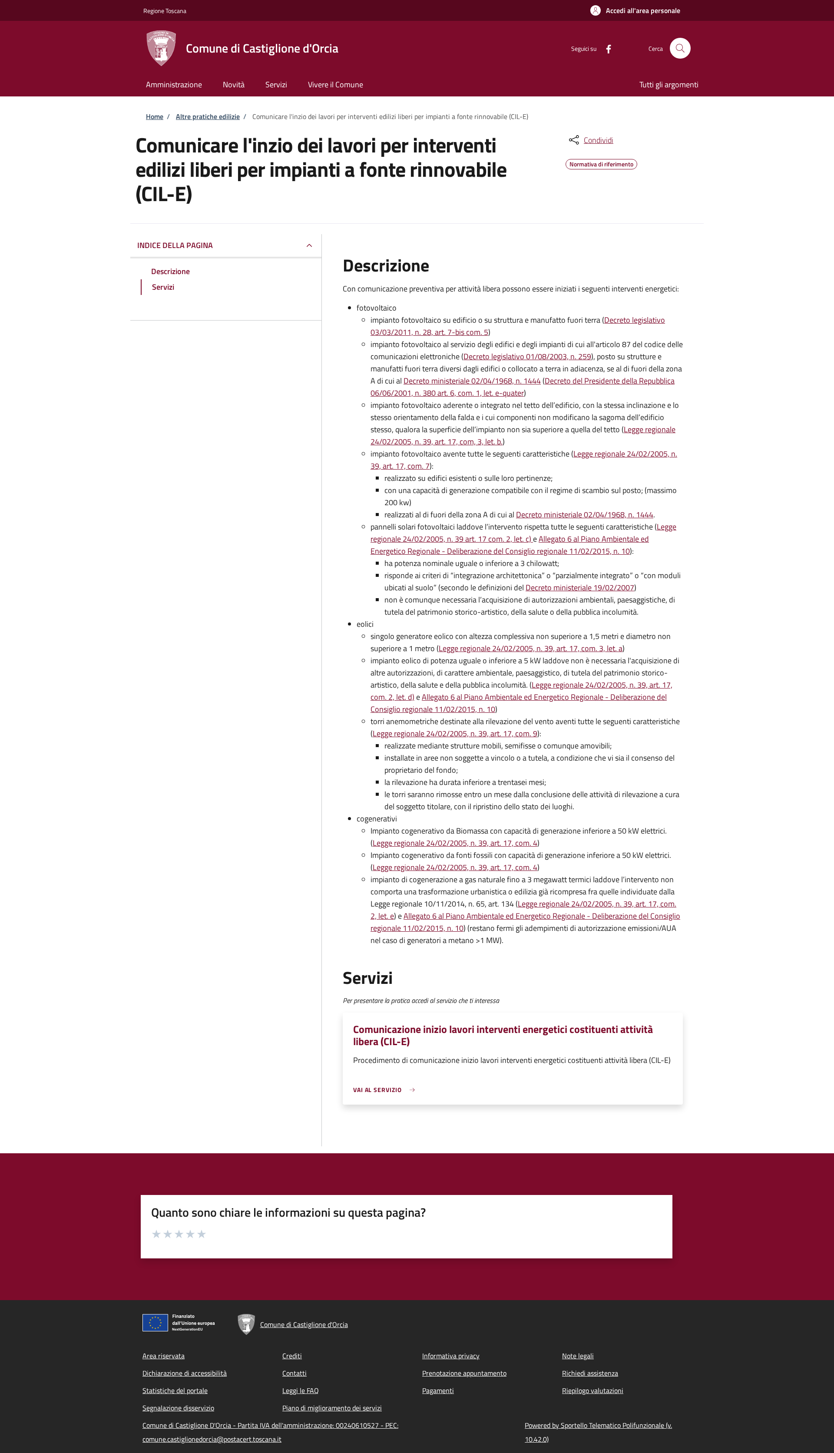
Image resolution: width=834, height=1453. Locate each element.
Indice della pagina (175, 245)
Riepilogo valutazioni (592, 1390)
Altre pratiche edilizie (208, 116)
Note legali (578, 1355)
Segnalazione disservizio (178, 1408)
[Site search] (680, 48)
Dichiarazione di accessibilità (184, 1373)
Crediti (292, 1355)
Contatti (294, 1373)
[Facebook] (605, 48)
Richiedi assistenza (590, 1373)
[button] (635, 10)
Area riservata (163, 1355)
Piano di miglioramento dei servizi (332, 1408)
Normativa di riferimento (601, 162)
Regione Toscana (164, 10)
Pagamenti (438, 1390)
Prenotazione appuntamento (464, 1373)
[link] (386, 1089)
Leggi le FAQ (300, 1390)
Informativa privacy (451, 1355)
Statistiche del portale (175, 1390)
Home (154, 116)
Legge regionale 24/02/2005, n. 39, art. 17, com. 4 (455, 843)
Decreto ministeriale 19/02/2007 (580, 587)
